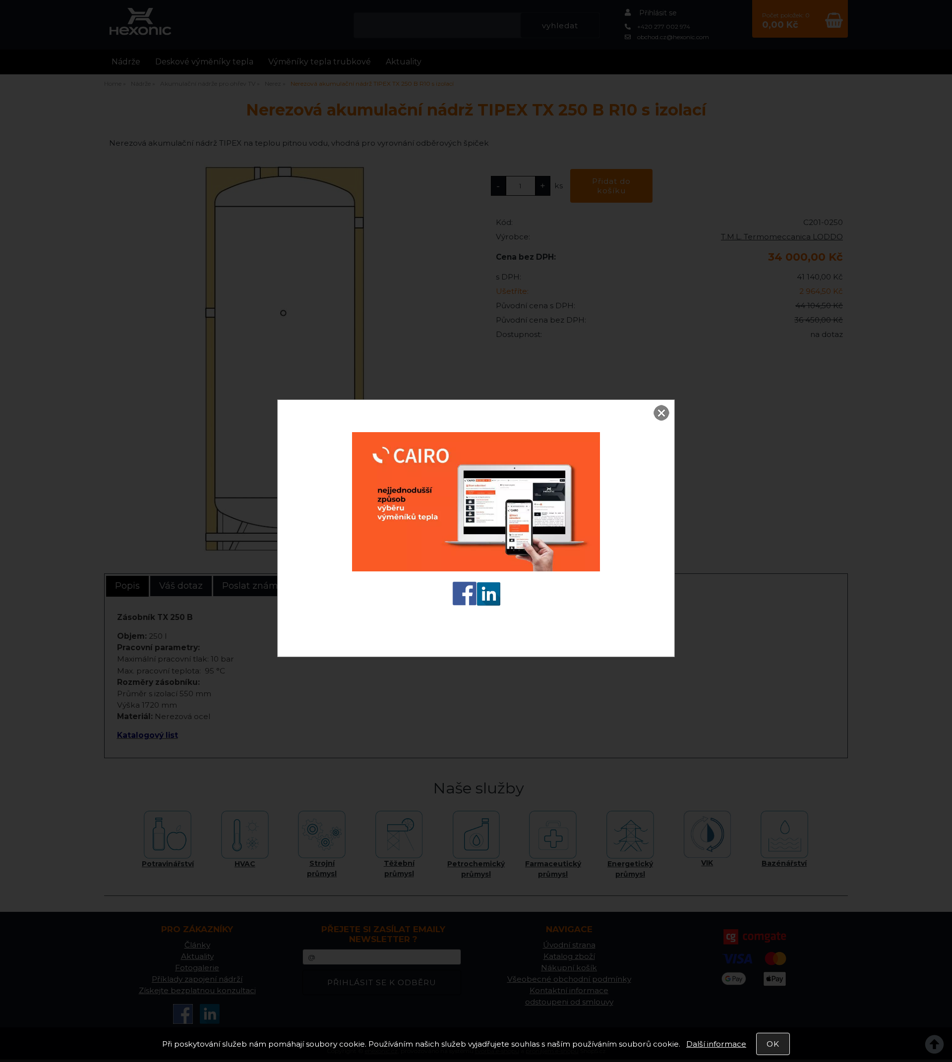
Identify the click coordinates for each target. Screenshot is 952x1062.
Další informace (716, 1044)
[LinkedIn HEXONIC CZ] (488, 605)
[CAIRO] (476, 571)
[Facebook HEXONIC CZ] (464, 605)
